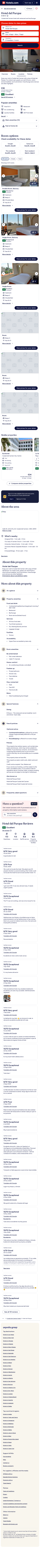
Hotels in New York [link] (8, 1337)
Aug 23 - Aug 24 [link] (10, 146)
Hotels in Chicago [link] (8, 1341)
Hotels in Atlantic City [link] (9, 1387)
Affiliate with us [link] (7, 1474)
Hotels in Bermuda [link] (8, 1426)
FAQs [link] (4, 1459)
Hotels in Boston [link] (8, 1384)
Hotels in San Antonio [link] (9, 1381)
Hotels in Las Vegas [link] (8, 1334)
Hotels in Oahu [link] (7, 1445)
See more (4, 556)
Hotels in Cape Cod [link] (8, 1448)
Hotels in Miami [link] (7, 1362)
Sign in (11, 499)
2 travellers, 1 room (12, 40)
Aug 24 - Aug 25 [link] (29, 146)
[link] (36, 8)
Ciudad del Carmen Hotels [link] (14, 1318)
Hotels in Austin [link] (7, 1375)
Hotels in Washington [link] (9, 1372)
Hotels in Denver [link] (8, 1369)
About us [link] (5, 1514)
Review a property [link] (8, 1466)
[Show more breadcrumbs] (3, 1318)
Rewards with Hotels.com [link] (10, 1524)
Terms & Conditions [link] (8, 1491)
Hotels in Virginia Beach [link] (9, 1397)
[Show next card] (37, 60)
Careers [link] (5, 1518)
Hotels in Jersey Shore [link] (9, 1433)
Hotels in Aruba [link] (7, 1414)
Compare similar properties (21, 483)
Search (20, 45)
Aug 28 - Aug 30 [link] (10, 153)
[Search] (35, 814)
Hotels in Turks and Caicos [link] (10, 1417)
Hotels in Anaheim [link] (8, 1403)
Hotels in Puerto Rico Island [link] (11, 1439)
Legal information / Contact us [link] (12, 1500)
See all (3, 116)
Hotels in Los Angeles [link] (9, 1359)
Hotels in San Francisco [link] (9, 1356)
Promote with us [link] (8, 1480)
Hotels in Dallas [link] (7, 1406)
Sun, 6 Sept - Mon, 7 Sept (14, 34)
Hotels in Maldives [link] (8, 1423)
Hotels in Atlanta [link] (8, 1378)
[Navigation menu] (37, 2)
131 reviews (6, 830)
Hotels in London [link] (8, 1394)
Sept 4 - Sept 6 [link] (30, 153)
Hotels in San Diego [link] (8, 1350)
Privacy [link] (5, 1494)
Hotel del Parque (11, 29)
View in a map (6, 530)
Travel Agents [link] (7, 1483)
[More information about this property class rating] (7, 16)
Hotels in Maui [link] (7, 1436)
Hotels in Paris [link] (7, 1365)
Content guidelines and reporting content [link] (15, 1503)
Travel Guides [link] (7, 1521)
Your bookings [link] (7, 1456)
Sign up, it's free (21, 499)
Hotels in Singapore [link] (8, 1420)
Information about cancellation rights (14, 576)
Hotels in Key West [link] (8, 1390)
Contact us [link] (6, 1462)
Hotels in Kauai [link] (7, 1442)
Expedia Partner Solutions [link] (10, 1477)
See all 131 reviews (7, 97)
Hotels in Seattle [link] (8, 1400)
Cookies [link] (5, 1497)
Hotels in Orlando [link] (8, 1344)
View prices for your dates (26, 210)
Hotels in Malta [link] (7, 1430)
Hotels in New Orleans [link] (9, 1347)
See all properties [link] (10, 8)
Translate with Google (10, 914)
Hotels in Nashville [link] (8, 1353)
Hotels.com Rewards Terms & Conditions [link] (14, 1506)
